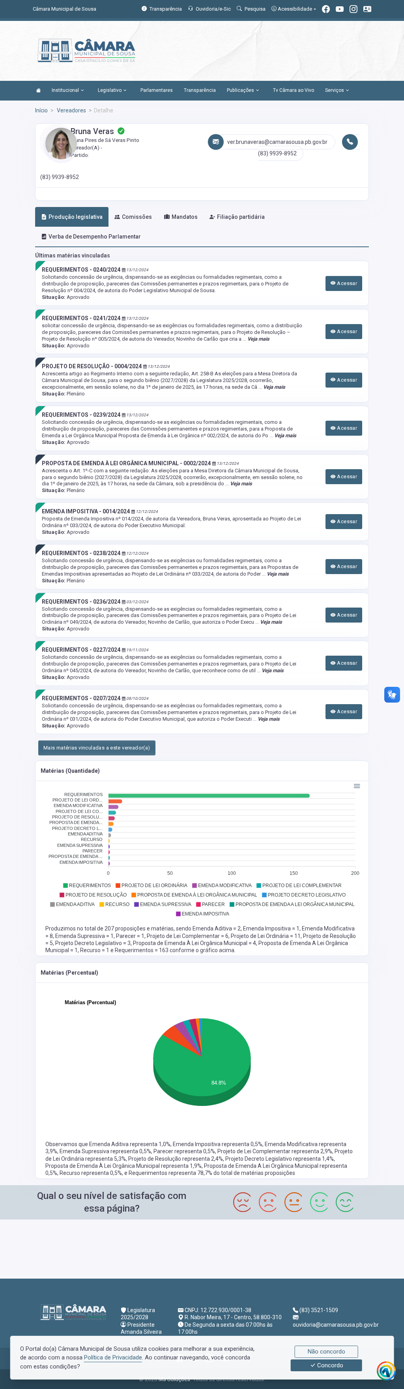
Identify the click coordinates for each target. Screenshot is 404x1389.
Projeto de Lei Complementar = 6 (187, 936)
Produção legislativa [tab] (76, 217)
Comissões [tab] (137, 217)
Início (41, 110)
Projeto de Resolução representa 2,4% (175, 1159)
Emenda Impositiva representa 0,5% (217, 1144)
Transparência (200, 90)
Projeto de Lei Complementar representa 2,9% (274, 1151)
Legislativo (110, 90)
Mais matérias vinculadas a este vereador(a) (96, 748)
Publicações (240, 90)
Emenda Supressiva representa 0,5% (105, 1151)
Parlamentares (156, 90)
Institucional (65, 90)
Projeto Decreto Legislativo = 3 (93, 943)
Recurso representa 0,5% (91, 1173)
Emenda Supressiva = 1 (84, 936)
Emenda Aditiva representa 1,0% (129, 1144)
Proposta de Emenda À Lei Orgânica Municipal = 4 (194, 943)
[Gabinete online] (367, 10)
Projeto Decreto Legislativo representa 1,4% (279, 1159)
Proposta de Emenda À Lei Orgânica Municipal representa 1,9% (123, 1166)
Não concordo (326, 1351)
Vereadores (71, 110)
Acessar (346, 283)
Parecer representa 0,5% (184, 1151)
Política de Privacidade (113, 1357)
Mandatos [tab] (185, 217)
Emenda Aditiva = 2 (217, 928)
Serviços (334, 90)
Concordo (329, 1365)
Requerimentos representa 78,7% (171, 1173)
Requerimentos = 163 (142, 950)
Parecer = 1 (130, 936)
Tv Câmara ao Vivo (293, 90)
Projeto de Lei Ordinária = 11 (266, 936)
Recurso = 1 (95, 950)
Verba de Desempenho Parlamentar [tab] (95, 236)
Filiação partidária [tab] (241, 217)
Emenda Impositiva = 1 (271, 928)
